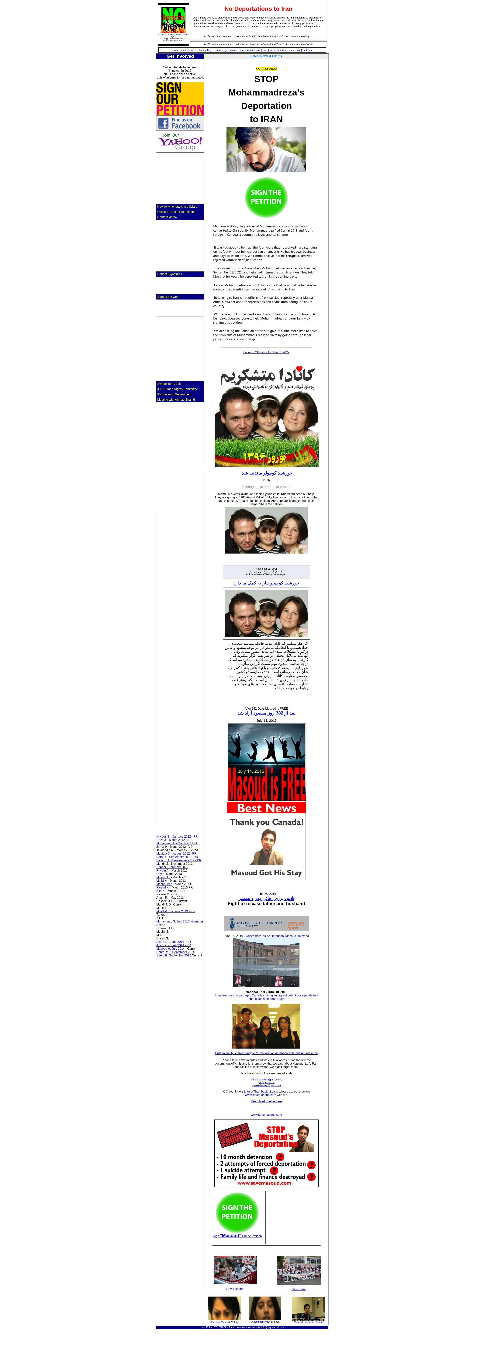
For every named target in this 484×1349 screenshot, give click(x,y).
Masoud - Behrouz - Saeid (308, 1322)
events (282, 50)
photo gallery (205, 50)
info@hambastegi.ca (261, 1091)
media (273, 50)
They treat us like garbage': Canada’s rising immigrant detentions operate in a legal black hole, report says (266, 997)
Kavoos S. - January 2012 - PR (177, 836)
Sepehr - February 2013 (172, 867)
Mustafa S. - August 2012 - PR (176, 853)
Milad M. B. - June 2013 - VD (175, 911)
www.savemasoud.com (260, 1094)
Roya (160, 873)
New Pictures (235, 1288)
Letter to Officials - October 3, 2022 (266, 352)
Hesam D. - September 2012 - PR (178, 860)
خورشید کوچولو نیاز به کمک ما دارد (266, 582)
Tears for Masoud (220, 1322)
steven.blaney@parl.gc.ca (266, 1085)
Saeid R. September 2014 (173, 955)
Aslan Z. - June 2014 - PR (173, 941)
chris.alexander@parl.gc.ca (266, 1079)
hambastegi (294, 50)
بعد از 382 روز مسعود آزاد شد (266, 712)
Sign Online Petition (237, 1236)
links (265, 50)
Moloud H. (163, 877)
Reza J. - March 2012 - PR (174, 840)
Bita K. (160, 890)
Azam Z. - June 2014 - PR (173, 945)
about (184, 50)
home (176, 50)
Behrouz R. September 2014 (175, 952)
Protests (307, 50)
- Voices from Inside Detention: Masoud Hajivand (276, 936)
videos (192, 50)
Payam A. (163, 870)
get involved (231, 50)
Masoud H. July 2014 (170, 948)
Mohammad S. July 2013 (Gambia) (179, 921)
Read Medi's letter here (266, 1101)
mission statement (250, 50)
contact (219, 50)
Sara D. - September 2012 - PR (177, 857)
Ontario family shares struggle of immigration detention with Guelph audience (266, 1053)
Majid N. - (162, 880)
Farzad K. (162, 887)
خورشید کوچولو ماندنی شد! (266, 472)
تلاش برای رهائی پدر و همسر (266, 898)
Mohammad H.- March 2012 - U (177, 843)
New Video (299, 1289)
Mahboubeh (164, 884)
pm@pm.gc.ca (266, 1082)
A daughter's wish (260, 1321)
